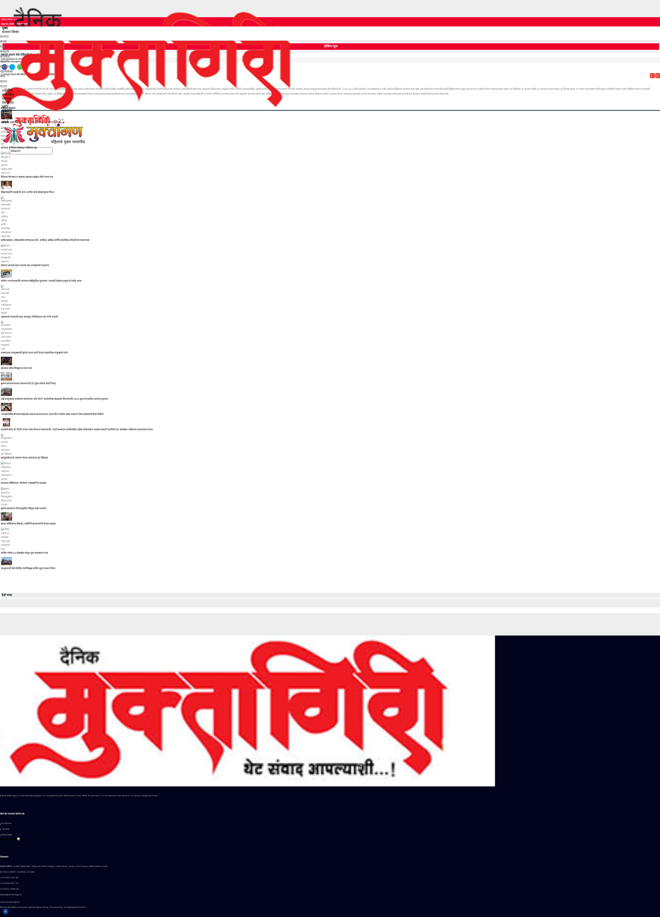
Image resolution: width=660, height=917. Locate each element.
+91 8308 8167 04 (9, 883)
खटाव (3, 81)
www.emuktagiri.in (10, 902)
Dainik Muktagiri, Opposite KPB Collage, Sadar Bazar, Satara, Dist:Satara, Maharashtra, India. (54, 866)
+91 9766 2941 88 (9, 878)
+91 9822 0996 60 (9, 889)
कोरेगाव (5, 56)
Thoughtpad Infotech (75, 907)
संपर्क (5, 122)
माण (2, 76)
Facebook (6, 823)
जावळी (4, 61)
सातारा (4, 36)
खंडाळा (4, 66)
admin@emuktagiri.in (11, 895)
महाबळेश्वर (6, 71)
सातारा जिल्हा (10, 32)
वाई (2, 46)
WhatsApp (6, 835)
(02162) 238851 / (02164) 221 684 (17, 872)
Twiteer (5, 829)
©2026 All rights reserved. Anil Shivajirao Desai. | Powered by (32, 907)
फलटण (4, 51)
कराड (3, 41)
